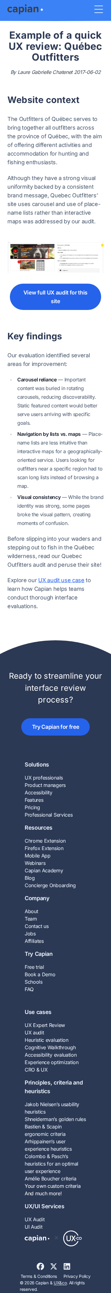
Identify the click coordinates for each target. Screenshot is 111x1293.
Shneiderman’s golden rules (55, 1119)
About (31, 911)
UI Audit (33, 1227)
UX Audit (34, 1219)
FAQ (29, 989)
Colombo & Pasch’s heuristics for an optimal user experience (51, 1163)
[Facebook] (43, 1266)
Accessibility (38, 792)
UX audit (34, 1032)
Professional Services (48, 815)
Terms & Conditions (39, 1276)
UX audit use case (61, 580)
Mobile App (38, 856)
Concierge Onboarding (50, 885)
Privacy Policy (77, 1276)
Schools (34, 982)
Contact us (37, 926)
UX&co (60, 1282)
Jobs (30, 933)
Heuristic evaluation (46, 1040)
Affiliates (34, 941)
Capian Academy (44, 870)
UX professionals (44, 778)
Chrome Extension (45, 841)
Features (34, 800)
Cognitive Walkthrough (50, 1047)
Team (31, 919)
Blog (30, 878)
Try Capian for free (55, 727)
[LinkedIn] (68, 1266)
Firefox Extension (44, 848)
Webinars (35, 863)
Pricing (32, 807)
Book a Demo (40, 974)
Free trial (34, 967)
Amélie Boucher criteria (50, 1178)
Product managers (45, 785)
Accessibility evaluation (50, 1055)
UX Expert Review (45, 1025)
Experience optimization (52, 1062)
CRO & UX (36, 1070)
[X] (56, 1266)
